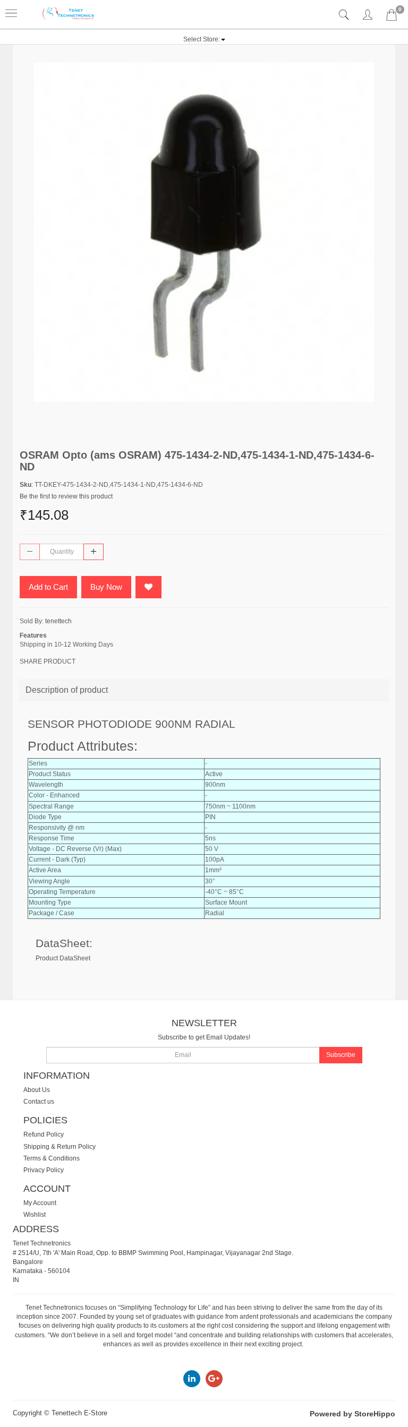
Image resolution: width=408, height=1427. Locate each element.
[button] (204, 39)
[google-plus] (214, 1378)
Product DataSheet (63, 958)
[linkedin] (191, 1378)
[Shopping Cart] (391, 17)
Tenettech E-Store (79, 1413)
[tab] (345, 15)
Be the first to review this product (66, 496)
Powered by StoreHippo (352, 1413)
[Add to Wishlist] (148, 587)
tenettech (58, 621)
